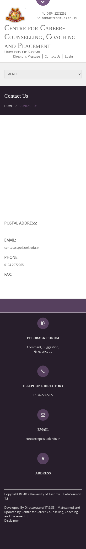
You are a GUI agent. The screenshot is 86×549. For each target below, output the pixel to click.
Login (69, 56)
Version (75, 494)
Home (8, 106)
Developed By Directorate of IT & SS (29, 507)
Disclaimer (11, 520)
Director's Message (26, 56)
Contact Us (52, 56)
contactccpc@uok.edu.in (59, 18)
